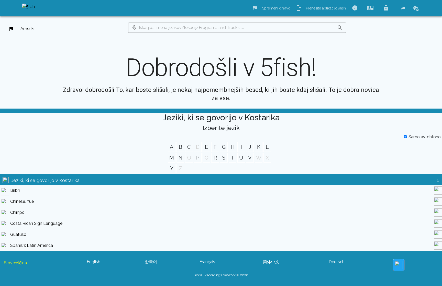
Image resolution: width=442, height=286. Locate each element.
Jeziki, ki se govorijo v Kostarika (45, 180)
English (93, 261)
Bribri (15, 190)
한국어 (151, 261)
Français (207, 261)
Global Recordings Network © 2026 (221, 275)
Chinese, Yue (22, 201)
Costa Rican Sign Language (36, 223)
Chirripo (17, 212)
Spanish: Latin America (31, 245)
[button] (134, 28)
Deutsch (337, 261)
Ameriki (27, 28)
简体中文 (271, 261)
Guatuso (18, 234)
